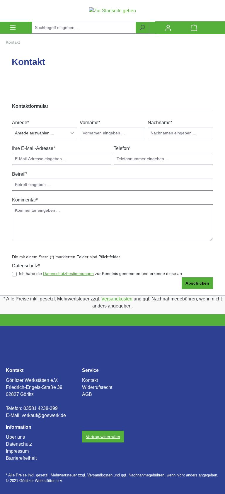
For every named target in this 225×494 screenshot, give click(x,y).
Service (90, 370)
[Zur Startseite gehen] (112, 10)
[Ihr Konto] (168, 28)
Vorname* (90, 122)
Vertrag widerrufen (103, 436)
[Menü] (13, 27)
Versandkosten (116, 298)
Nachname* (160, 122)
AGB (87, 394)
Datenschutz (19, 444)
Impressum (17, 451)
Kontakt (14, 370)
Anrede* (20, 122)
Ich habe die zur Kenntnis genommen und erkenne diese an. (101, 273)
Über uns (15, 437)
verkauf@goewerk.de (44, 415)
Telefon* (122, 148)
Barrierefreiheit (21, 458)
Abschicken (197, 283)
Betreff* (19, 174)
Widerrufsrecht (97, 387)
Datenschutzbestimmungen (68, 273)
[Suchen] (142, 28)
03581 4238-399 (40, 408)
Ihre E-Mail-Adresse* (33, 148)
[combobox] (84, 28)
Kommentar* (25, 199)
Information (18, 427)
